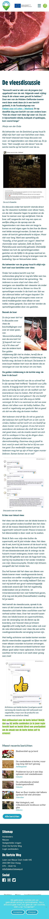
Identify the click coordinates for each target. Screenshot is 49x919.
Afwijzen (32, 912)
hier (7, 723)
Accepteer (18, 912)
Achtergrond (21, 766)
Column (19, 777)
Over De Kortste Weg (12, 845)
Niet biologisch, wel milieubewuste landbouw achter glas (31, 805)
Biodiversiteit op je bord (27, 751)
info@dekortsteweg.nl (12, 869)
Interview (20, 797)
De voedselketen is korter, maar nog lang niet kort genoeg (30, 762)
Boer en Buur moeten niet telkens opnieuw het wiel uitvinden (31, 793)
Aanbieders (7, 836)
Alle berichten (12, 816)
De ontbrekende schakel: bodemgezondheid (27, 783)
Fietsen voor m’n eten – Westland (17, 108)
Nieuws (5, 839)
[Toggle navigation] (39, 6)
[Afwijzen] (46, 907)
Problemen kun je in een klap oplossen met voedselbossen (29, 772)
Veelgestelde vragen (11, 842)
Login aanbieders (10, 849)
